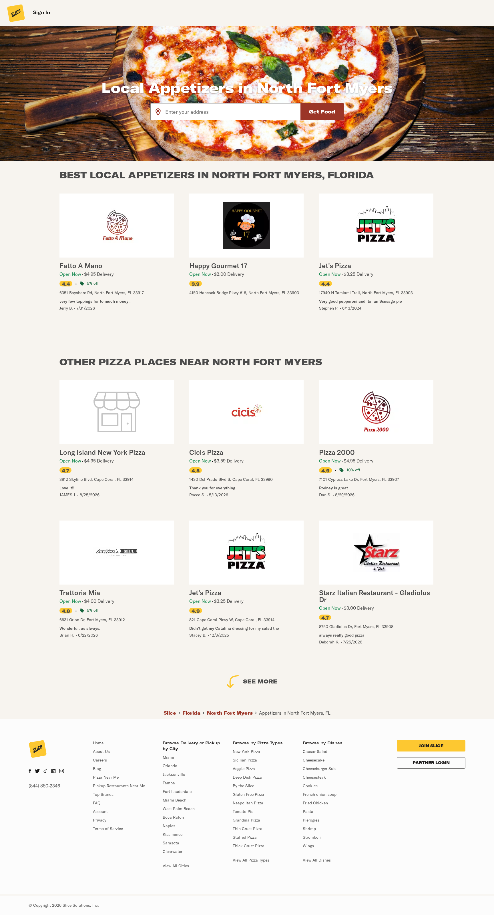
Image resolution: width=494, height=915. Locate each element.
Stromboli (312, 837)
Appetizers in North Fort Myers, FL (294, 713)
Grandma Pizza (246, 820)
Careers (100, 760)
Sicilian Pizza (245, 760)
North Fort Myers (230, 713)
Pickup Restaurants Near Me (119, 785)
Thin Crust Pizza (247, 828)
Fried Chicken (315, 803)
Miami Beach (174, 800)
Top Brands (103, 794)
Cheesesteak (314, 777)
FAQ (96, 803)
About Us (101, 751)
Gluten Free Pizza (248, 794)
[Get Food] (322, 111)
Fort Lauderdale (177, 791)
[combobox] (233, 111)
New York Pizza (246, 751)
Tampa (169, 783)
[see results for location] (158, 111)
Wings (308, 845)
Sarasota (171, 843)
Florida (191, 713)
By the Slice (243, 785)
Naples (169, 825)
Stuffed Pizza (245, 837)
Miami (168, 757)
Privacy (99, 820)
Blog (97, 768)
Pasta (308, 811)
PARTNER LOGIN (431, 762)
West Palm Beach (179, 808)
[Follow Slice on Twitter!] (37, 771)
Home (98, 742)
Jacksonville (174, 774)
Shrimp (309, 828)
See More (260, 681)
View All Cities (176, 865)
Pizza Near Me (106, 777)
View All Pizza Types (251, 860)
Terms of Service (108, 828)
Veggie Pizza (244, 768)
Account (100, 811)
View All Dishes (317, 860)
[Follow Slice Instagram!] (61, 771)
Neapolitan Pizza (248, 803)
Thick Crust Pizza (248, 845)
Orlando (170, 765)
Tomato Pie (243, 811)
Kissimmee (172, 834)
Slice (170, 713)
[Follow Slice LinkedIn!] (53, 771)
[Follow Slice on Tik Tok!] (45, 771)
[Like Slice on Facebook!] (30, 771)
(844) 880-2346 (44, 786)
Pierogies (311, 820)
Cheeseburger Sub (319, 768)
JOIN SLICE (431, 745)
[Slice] (15, 12)
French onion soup (319, 794)
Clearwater (172, 851)
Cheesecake (313, 760)
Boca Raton (173, 817)
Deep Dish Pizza (247, 777)
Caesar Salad (315, 751)
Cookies (310, 785)
